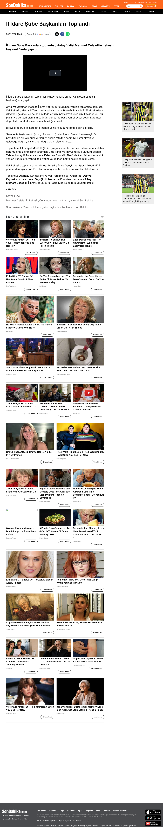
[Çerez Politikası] (92, 826)
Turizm (127, 11)
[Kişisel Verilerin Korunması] (110, 826)
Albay (88, 179)
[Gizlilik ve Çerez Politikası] (75, 826)
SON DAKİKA (45, 6)
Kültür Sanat (53, 11)
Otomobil (90, 11)
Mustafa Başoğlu (16, 182)
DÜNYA (71, 6)
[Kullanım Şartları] (43, 826)
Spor (81, 165)
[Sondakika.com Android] (153, 817)
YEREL (117, 6)
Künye (26, 819)
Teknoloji (38, 11)
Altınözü (24, 175)
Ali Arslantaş (73, 175)
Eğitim (138, 11)
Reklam (14, 819)
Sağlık (115, 11)
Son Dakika (41, 811)
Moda (77, 11)
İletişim (20, 819)
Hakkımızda (6, 819)
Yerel (98, 811)
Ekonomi (71, 811)
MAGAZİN (106, 6)
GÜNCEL (59, 6)
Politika (12, 11)
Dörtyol (87, 175)
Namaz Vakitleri (120, 811)
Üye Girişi (150, 6)
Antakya (11, 106)
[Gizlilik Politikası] (57, 826)
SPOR (94, 6)
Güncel (52, 811)
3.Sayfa (150, 11)
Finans (25, 11)
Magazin (89, 811)
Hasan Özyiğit (35, 179)
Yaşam (103, 11)
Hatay (51, 96)
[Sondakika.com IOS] (153, 812)
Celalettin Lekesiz (84, 96)
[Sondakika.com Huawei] (153, 823)
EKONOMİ (83, 6)
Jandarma (53, 179)
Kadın (66, 11)
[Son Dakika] (19, 5)
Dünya (61, 811)
